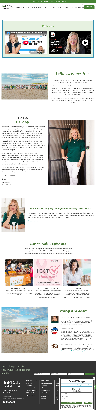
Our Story (29, 7)
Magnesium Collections (32, 388)
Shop (12, 7)
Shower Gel (44, 392)
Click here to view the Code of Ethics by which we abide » (77, 351)
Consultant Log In (89, 8)
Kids (57, 390)
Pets (57, 397)
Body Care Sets (30, 392)
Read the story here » (34, 221)
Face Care (58, 399)
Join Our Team (55, 7)
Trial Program (75, 7)
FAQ (35, 7)
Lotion (42, 388)
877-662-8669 (7, 396)
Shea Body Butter (45, 390)
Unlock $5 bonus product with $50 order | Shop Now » (48, 1)
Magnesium (19, 7)
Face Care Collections (32, 390)
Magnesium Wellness (46, 383)
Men (57, 395)
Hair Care (43, 398)
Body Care (45, 380)
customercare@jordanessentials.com (13, 398)
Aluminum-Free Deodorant (45, 395)
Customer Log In (89, 6)
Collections (29, 385)
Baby (57, 392)
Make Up (58, 385)
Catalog (65, 7)
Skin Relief (44, 385)
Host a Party (43, 7)
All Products (29, 383)
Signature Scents (30, 395)
